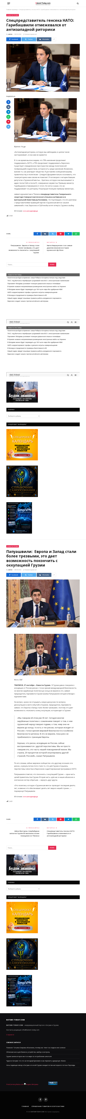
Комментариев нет (31, 34)
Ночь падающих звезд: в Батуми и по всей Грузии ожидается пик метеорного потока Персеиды (40, 1065)
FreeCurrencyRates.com (15, 1084)
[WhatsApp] (8, 117)
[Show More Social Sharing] (54, 39)
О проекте (10, 1035)
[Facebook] (8, 102)
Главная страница (12, 9)
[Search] (77, 3)
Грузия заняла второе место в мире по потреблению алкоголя (29, 1056)
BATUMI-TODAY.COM (37, 1112)
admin (10, 34)
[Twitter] (8, 127)
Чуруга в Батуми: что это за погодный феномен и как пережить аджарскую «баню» (36, 1061)
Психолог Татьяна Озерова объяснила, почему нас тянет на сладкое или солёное (35, 1048)
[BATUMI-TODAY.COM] (43, 3)
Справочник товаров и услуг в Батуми (47, 1106)
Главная (25, 1106)
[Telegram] (8, 112)
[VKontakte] (8, 107)
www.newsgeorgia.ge (30, 211)
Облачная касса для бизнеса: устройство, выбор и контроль (28, 1052)
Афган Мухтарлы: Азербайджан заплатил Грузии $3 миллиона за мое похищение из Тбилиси (24, 833)
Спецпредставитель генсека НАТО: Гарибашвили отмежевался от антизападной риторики (61, 833)
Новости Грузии (12, 15)
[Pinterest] (8, 122)
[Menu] (8, 3)
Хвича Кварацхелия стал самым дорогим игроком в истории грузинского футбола (59, 247)
